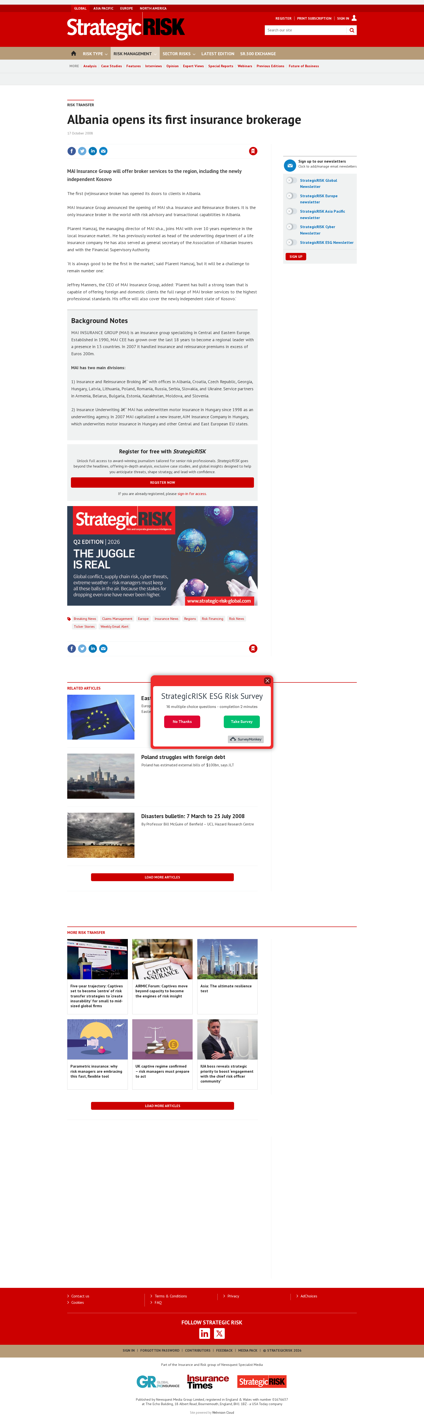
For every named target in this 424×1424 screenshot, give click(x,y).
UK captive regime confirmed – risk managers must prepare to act (162, 1071)
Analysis (90, 66)
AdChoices (309, 1295)
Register (284, 18)
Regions (190, 618)
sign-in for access (192, 493)
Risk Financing (212, 618)
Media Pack (247, 1350)
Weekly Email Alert (114, 626)
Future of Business (304, 66)
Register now (162, 482)
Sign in (195, 141)
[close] (257, 141)
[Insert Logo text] (126, 39)
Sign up (296, 256)
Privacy (233, 1295)
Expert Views (193, 66)
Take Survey (242, 721)
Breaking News (85, 618)
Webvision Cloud (223, 1412)
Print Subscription (314, 18)
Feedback (224, 1350)
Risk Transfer (80, 104)
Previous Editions (270, 66)
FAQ (158, 1302)
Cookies (77, 1302)
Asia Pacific (103, 8)
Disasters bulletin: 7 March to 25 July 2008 (193, 816)
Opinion (172, 66)
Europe (126, 8)
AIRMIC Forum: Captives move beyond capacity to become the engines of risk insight (161, 990)
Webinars (245, 66)
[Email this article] (103, 151)
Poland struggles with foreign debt (183, 756)
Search (352, 30)
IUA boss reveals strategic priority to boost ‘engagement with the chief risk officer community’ (226, 1074)
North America (153, 8)
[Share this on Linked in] (92, 151)
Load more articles (162, 877)
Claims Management (117, 618)
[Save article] (253, 151)
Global (80, 8)
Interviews (153, 66)
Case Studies (111, 66)
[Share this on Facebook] (71, 151)
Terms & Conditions (171, 1295)
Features (133, 66)
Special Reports (220, 66)
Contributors (198, 1350)
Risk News (236, 618)
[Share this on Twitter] (82, 151)
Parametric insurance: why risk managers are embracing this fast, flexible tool (96, 1071)
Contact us (80, 1295)
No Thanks (182, 721)
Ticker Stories (84, 626)
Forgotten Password (159, 1350)
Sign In (343, 18)
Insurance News (166, 618)
